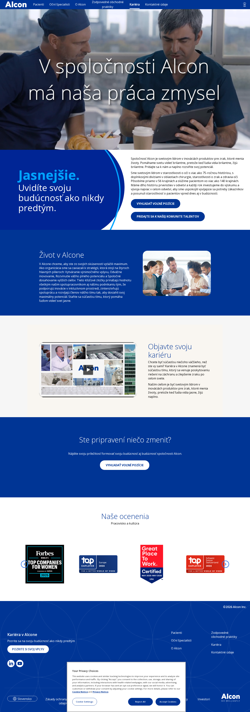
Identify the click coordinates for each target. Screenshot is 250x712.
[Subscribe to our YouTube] (19, 664)
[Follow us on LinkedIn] (11, 664)
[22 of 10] (152, 592)
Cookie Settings (84, 701)
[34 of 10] (96, 598)
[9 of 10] (109, 592)
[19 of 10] (142, 592)
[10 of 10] (112, 592)
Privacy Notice (100, 691)
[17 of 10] (136, 592)
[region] (126, 687)
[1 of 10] (83, 592)
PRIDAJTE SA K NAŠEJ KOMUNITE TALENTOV (168, 216)
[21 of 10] (149, 592)
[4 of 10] (93, 592)
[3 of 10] (89, 592)
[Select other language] (244, 5)
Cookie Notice (80, 691)
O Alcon (80, 4)
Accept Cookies (168, 701)
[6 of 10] (99, 592)
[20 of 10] (145, 592)
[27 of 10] (168, 592)
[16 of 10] (132, 592)
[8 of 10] (106, 592)
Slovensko (25, 699)
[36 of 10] (103, 598)
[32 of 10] (89, 598)
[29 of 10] (175, 592)
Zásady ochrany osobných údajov (63, 701)
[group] (45, 564)
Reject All (140, 701)
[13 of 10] (122, 592)
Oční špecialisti (59, 4)
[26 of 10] (165, 592)
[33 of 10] (93, 598)
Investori (204, 699)
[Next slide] (225, 564)
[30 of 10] (83, 598)
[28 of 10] (172, 592)
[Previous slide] (24, 564)
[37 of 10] (106, 598)
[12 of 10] (119, 592)
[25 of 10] (162, 592)
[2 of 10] (86, 592)
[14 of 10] (126, 592)
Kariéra (135, 4)
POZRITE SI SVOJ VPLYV (28, 649)
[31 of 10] (86, 598)
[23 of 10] (155, 592)
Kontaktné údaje (156, 4)
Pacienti (38, 4)
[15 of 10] (129, 592)
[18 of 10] (139, 592)
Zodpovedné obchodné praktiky (108, 4)
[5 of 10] (96, 592)
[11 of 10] (116, 592)
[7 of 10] (103, 592)
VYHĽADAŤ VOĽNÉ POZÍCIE (155, 204)
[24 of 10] (159, 592)
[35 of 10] (99, 598)
